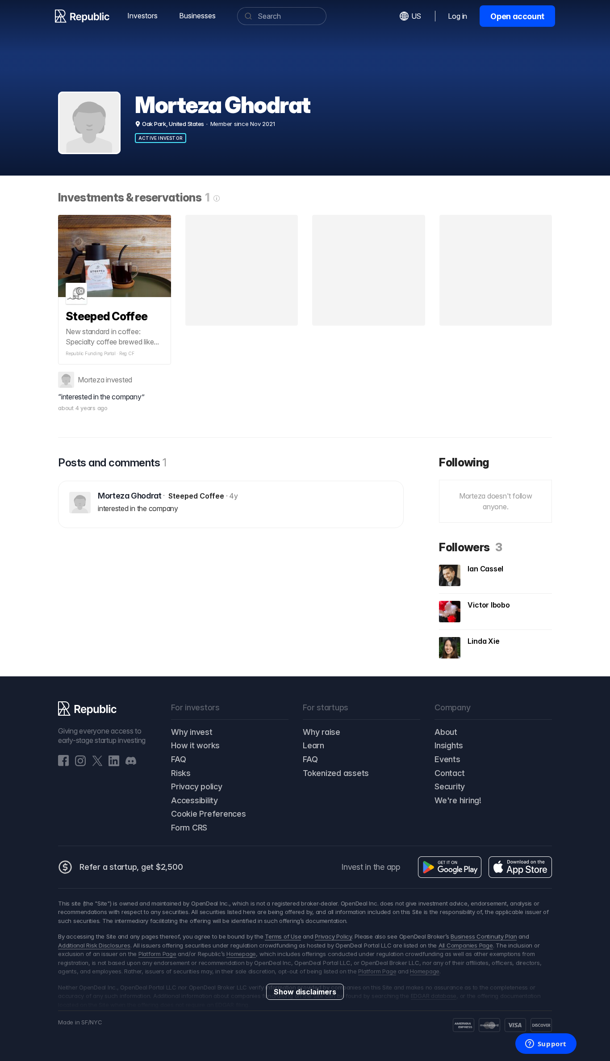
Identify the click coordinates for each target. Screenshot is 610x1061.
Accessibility (194, 800)
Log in (457, 16)
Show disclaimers (305, 991)
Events (447, 759)
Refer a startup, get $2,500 (131, 867)
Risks (181, 773)
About (446, 732)
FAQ (178, 759)
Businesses (197, 15)
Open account (517, 16)
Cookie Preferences (208, 813)
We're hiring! (458, 800)
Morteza (91, 379)
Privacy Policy (333, 936)
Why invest (192, 732)
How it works (195, 745)
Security (450, 786)
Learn (313, 745)
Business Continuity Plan (484, 936)
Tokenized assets (336, 773)
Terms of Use (283, 936)
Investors (142, 15)
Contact (449, 773)
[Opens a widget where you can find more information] (546, 1044)
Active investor (160, 138)
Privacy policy (196, 786)
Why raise (321, 732)
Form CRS (189, 827)
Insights (449, 745)
